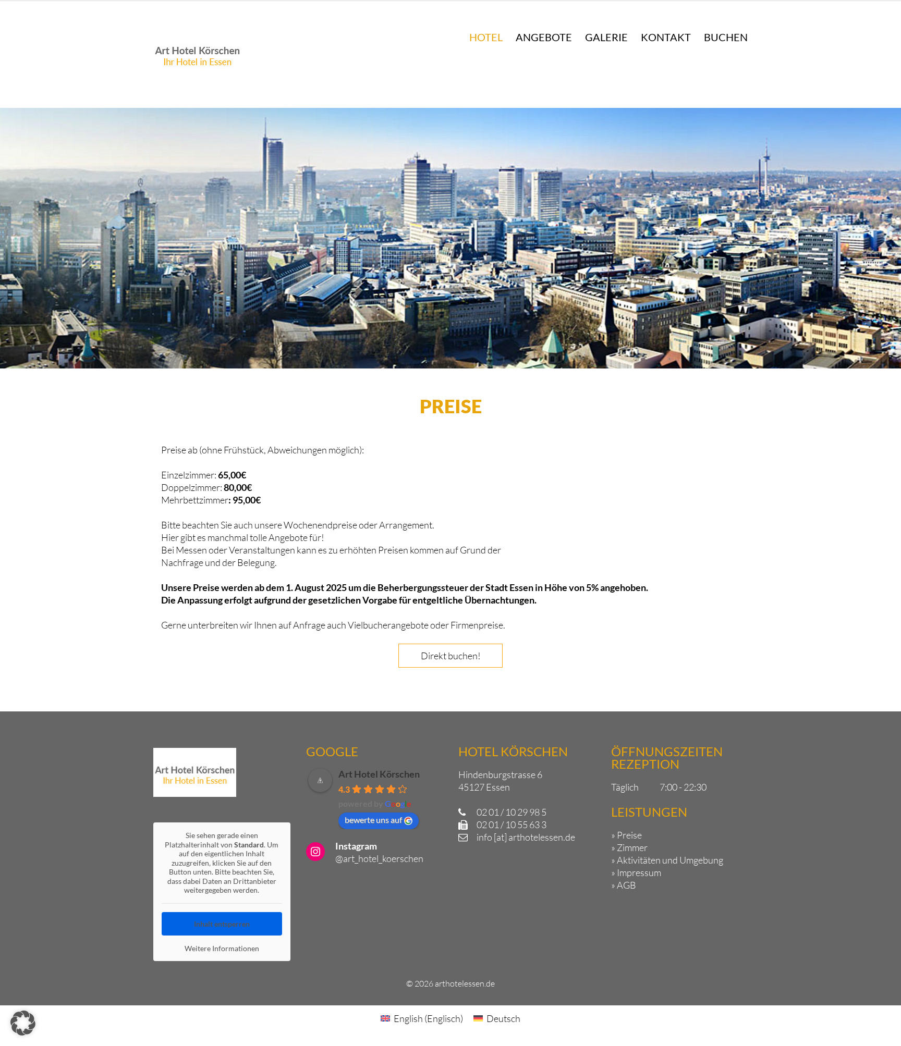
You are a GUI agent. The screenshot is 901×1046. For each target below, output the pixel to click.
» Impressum (636, 872)
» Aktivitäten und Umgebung (667, 860)
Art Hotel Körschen (379, 774)
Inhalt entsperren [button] (222, 923)
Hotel (486, 37)
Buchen (726, 37)
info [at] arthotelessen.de (526, 837)
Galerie (606, 37)
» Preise (626, 835)
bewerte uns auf (373, 820)
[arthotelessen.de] (197, 75)
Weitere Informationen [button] (222, 948)
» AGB (623, 885)
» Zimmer (629, 847)
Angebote (544, 37)
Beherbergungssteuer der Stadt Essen (455, 587)
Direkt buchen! (451, 655)
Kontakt (666, 37)
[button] (23, 1023)
